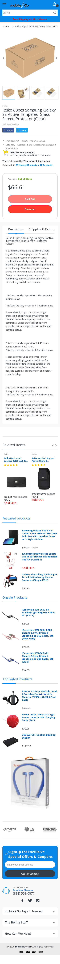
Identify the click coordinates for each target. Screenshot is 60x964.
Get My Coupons (30, 873)
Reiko (4, 106)
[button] (11, 465)
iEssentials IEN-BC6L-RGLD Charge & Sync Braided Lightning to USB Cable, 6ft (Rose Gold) (37, 634)
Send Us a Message (23, 890)
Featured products (16, 518)
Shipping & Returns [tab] (42, 229)
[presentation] (52, 445)
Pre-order (30, 209)
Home (5, 26)
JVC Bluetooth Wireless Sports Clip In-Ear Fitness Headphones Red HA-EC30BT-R (39, 556)
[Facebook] (22, 901)
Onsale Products (14, 597)
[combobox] (30, 13)
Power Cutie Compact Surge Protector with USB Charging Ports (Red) (38, 717)
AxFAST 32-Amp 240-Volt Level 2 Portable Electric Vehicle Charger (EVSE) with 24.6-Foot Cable (39, 696)
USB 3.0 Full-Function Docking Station (39, 736)
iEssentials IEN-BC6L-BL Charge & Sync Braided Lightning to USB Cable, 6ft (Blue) (37, 657)
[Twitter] (30, 901)
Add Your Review (10, 124)
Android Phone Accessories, (31, 144)
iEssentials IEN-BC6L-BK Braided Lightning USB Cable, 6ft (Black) (38, 612)
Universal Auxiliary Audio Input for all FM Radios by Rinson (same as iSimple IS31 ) (39, 577)
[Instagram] (38, 901)
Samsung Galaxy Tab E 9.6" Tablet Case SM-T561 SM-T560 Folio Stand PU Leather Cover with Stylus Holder (39, 535)
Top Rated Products (17, 679)
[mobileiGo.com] (20, 5)
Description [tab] (16, 229)
